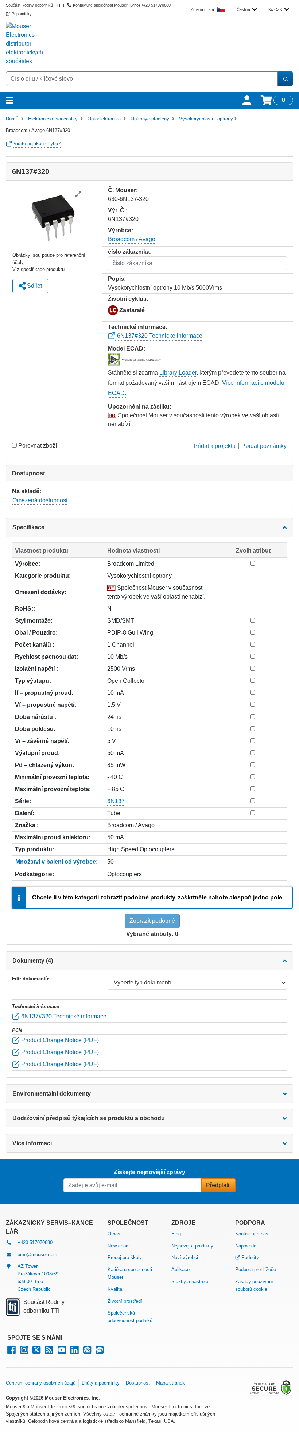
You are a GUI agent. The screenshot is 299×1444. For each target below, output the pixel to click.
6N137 (116, 801)
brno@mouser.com (37, 1254)
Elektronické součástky (53, 118)
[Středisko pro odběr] (87, 1351)
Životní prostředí (125, 1301)
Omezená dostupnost (39, 500)
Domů (12, 118)
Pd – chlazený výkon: (44, 765)
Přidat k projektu (215, 446)
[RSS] (49, 1351)
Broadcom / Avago (131, 239)
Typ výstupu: (33, 681)
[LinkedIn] (74, 1351)
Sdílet (34, 286)
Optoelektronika (104, 118)
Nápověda (245, 1246)
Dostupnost (138, 1383)
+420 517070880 (35, 1242)
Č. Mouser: (123, 190)
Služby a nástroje (189, 1281)
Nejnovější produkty (192, 1246)
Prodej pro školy (125, 1257)
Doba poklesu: (35, 729)
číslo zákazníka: (130, 252)
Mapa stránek (170, 1383)
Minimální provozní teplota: (52, 777)
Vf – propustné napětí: (45, 705)
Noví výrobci (184, 1257)
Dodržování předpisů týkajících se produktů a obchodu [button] (88, 1118)
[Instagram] (24, 1351)
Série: (23, 801)
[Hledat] (285, 78)
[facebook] (11, 1351)
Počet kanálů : (34, 645)
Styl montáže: (34, 621)
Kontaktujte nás (251, 1233)
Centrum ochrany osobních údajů (40, 1383)
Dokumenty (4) (32, 960)
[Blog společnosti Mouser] (100, 1351)
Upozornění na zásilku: (139, 406)
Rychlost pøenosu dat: (46, 657)
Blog (176, 1233)
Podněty (250, 1257)
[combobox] (246, 9)
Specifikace (28, 527)
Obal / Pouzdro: (36, 633)
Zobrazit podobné (152, 921)
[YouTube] (62, 1351)
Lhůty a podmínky (101, 1383)
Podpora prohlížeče (255, 1269)
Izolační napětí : (36, 669)
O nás (114, 1233)
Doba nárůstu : (35, 717)
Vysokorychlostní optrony (206, 118)
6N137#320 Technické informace (159, 336)
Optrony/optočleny (150, 118)
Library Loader (178, 372)
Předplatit (218, 1185)
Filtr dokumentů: (31, 979)
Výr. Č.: (118, 210)
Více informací (32, 1143)
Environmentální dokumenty (51, 1094)
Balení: (24, 813)
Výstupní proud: (37, 753)
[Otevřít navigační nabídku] (9, 100)
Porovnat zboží (37, 445)
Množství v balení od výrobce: (56, 862)
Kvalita (115, 1289)
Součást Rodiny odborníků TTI (33, 5)
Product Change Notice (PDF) (59, 1040)
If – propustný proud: (44, 693)
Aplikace (180, 1269)
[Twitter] (36, 1351)
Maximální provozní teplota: (53, 789)
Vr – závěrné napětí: (42, 741)
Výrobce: (27, 564)
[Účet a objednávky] (247, 100)
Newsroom (119, 1246)
